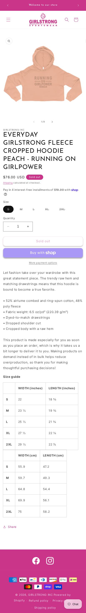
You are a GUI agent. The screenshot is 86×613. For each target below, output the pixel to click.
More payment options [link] (43, 262)
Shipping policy (45, 607)
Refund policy (38, 600)
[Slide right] (52, 121)
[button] (8, 19)
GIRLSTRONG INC (40, 594)
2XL (64, 210)
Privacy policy (62, 600)
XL (49, 210)
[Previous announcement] (7, 5)
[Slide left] (33, 121)
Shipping (8, 182)
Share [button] (12, 527)
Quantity (9, 218)
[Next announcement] (78, 5)
